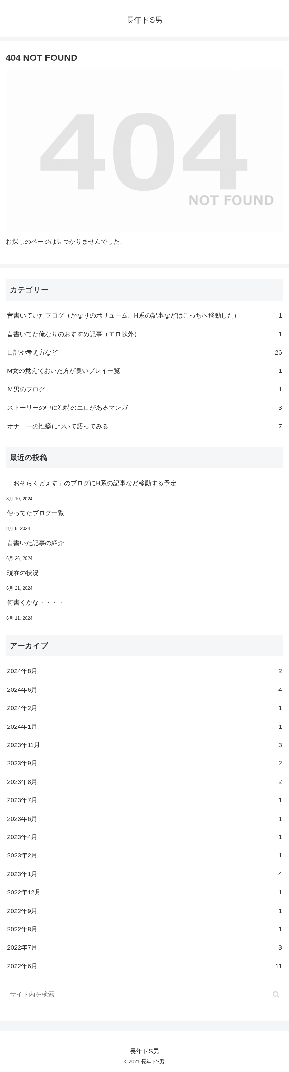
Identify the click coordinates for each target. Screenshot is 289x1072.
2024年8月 (144, 671)
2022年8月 (144, 929)
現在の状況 (23, 572)
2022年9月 (144, 910)
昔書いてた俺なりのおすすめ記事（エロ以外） (144, 334)
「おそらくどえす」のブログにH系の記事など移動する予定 (92, 483)
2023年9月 (144, 763)
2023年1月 (144, 874)
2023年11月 (144, 744)
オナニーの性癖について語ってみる (144, 426)
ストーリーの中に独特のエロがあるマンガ (144, 407)
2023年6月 (144, 818)
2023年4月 (144, 837)
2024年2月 (144, 708)
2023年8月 (144, 781)
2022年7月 (144, 947)
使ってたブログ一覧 (35, 513)
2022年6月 (144, 966)
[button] (276, 994)
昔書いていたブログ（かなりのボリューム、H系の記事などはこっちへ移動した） (144, 315)
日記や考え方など (144, 352)
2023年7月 (144, 800)
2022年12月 (144, 892)
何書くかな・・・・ (35, 602)
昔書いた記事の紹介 (35, 543)
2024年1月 (144, 726)
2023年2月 (144, 855)
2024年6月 (144, 689)
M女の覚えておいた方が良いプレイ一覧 (144, 370)
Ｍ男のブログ (144, 389)
